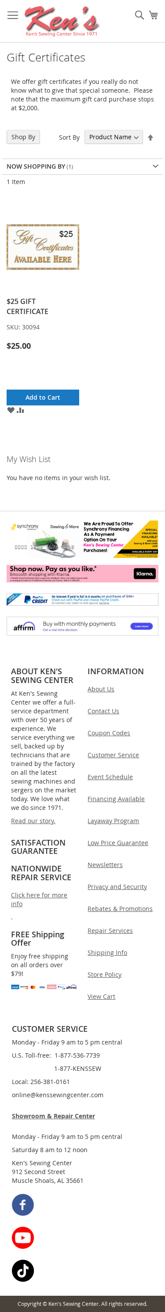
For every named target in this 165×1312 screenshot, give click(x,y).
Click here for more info (39, 899)
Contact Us (103, 711)
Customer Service (113, 755)
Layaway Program (113, 821)
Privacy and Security (117, 886)
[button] (11, 409)
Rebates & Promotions (120, 908)
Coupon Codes (109, 733)
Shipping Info (107, 952)
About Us (101, 689)
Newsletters (105, 864)
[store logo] (62, 21)
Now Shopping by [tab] (36, 166)
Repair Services (110, 930)
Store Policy (104, 974)
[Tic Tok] (83, 1271)
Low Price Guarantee (118, 843)
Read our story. (33, 821)
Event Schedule (110, 777)
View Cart (101, 996)
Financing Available (116, 799)
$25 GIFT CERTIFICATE (27, 306)
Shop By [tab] (23, 137)
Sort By (69, 137)
